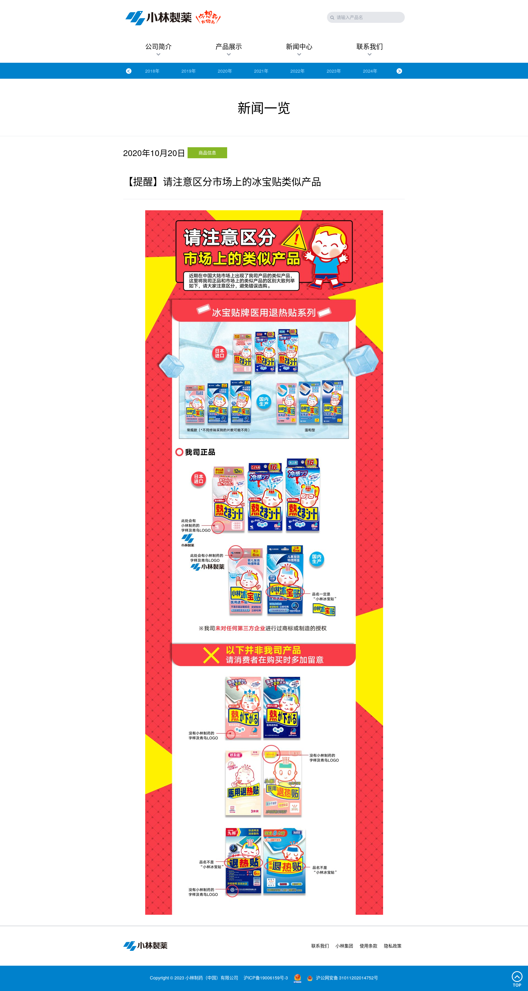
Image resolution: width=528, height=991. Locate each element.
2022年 (297, 71)
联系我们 (320, 946)
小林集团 (344, 946)
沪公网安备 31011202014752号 (346, 977)
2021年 (261, 71)
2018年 (152, 71)
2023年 (334, 71)
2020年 (225, 71)
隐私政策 (393, 946)
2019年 (189, 71)
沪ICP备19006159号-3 (266, 977)
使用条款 (368, 946)
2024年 (370, 71)
